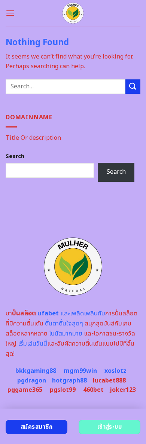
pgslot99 (63, 389)
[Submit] (132, 86)
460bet (93, 389)
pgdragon (31, 380)
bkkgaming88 (35, 370)
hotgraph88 (69, 380)
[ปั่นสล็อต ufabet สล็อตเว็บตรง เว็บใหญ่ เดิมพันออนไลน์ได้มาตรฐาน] (73, 13)
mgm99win (80, 370)
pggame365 (24, 389)
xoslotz (115, 370)
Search (15, 156)
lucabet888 (109, 380)
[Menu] (10, 13)
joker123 (123, 389)
